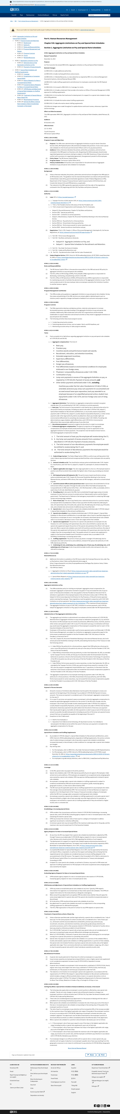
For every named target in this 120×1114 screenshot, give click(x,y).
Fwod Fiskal (54, 1078)
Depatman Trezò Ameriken (100, 1068)
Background (27, 43)
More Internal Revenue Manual (77, 1048)
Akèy (11, 21)
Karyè (11, 1071)
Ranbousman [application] (30, 15)
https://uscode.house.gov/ (66, 197)
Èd (67, 10)
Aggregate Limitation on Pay (29, 61)
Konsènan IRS (14, 1068)
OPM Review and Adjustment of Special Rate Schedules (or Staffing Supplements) (29, 91)
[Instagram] (101, 1105)
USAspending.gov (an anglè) (100, 1080)
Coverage (26, 74)
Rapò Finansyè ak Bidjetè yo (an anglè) (18, 1076)
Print (103, 1055)
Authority (27, 45)
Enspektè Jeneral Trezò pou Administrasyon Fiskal (100, 1072)
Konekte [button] (106, 10)
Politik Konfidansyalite (95, 1112)
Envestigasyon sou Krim (58, 1082)
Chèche (109, 15)
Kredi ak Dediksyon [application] (43, 15)
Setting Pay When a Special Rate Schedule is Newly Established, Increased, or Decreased (28, 104)
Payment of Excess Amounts (32, 67)
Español (73, 1068)
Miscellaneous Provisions (31, 99)
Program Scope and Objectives (30, 41)
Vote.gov (94, 1086)
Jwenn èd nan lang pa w (87, 30)
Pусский (73, 1082)
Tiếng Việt (74, 1085)
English (73, 1092)
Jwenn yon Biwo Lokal (16, 1088)
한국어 (73, 1078)
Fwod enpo (54, 1075)
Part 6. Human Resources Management (28, 21)
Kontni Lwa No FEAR (36, 1092)
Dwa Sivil (33, 1085)
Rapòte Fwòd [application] (65, 15)
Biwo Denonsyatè (56, 1085)
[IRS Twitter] (98, 1105)
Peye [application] (21, 15)
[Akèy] (14, 9)
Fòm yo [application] (55, 15)
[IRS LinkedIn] (105, 1105)
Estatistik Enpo (14, 1080)
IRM (16, 21)
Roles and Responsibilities (32, 47)
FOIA (31, 1088)
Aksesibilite (106, 1112)
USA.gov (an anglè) (97, 1077)
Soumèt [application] (14, 15)
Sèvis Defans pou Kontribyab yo (39, 1075)
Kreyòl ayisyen (82, 10)
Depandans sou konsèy (37, 1095)
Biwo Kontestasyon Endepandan (36, 1080)
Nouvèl (73, 10)
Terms (26, 55)
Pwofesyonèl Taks (96, 10)
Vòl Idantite (54, 1071)
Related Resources (29, 58)
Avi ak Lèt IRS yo (56, 1068)
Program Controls (29, 53)
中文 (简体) (74, 1071)
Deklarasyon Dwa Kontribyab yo (39, 1069)
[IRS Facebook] (95, 1105)
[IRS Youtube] (108, 1105)
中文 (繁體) (74, 1075)
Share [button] (92, 1055)
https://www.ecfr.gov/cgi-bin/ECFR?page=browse (75, 232)
